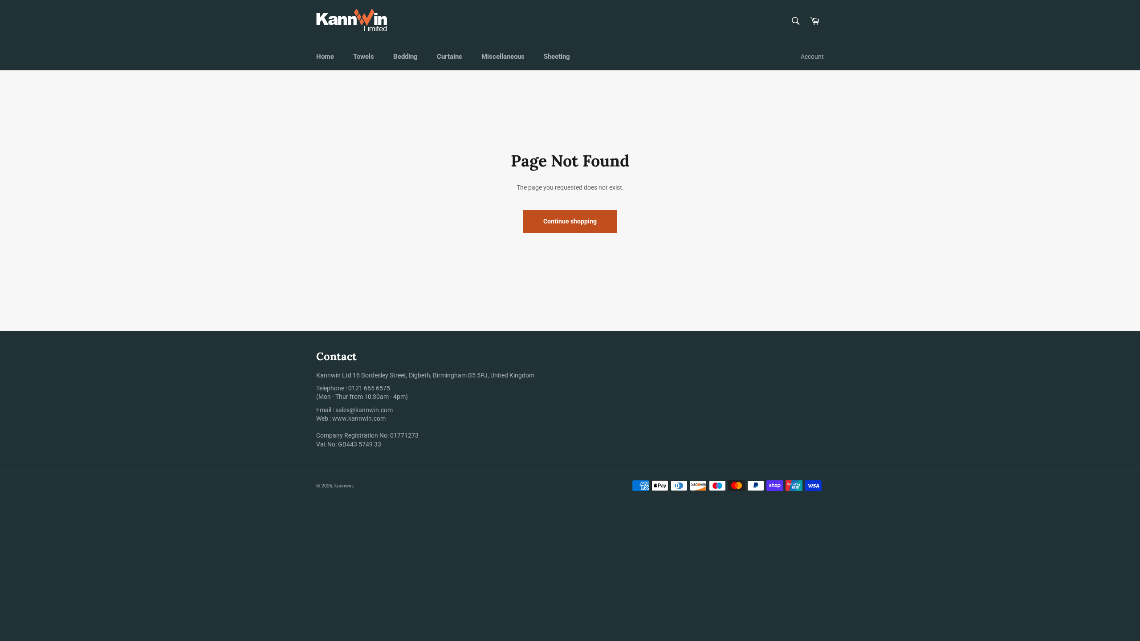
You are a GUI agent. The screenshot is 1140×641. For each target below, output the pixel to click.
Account (812, 56)
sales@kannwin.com (364, 410)
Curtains (449, 57)
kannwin (343, 486)
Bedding (405, 57)
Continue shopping (570, 221)
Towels (363, 57)
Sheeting (557, 57)
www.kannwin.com (359, 418)
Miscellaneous (503, 57)
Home (325, 57)
